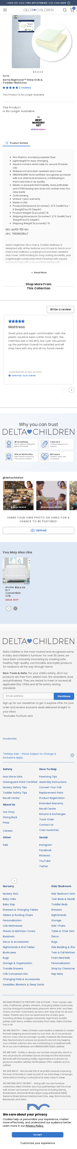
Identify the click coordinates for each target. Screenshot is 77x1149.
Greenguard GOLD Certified (20, 782)
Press (6, 822)
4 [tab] (40, 72)
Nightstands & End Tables (19, 947)
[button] (11, 87)
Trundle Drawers (13, 968)
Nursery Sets (10, 893)
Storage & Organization (17, 963)
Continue (63, 696)
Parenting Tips (48, 776)
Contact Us (46, 825)
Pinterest (44, 855)
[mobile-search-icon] (64, 10)
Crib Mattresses (12, 926)
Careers (8, 831)
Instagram (45, 845)
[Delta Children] (38, 641)
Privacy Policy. (35, 1126)
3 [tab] (37, 72)
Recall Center (11, 798)
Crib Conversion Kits (15, 974)
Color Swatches (49, 830)
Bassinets (9, 936)
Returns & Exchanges (52, 814)
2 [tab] (35, 72)
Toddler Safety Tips (15, 792)
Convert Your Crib (50, 787)
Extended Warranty (51, 803)
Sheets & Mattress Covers (19, 931)
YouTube (44, 861)
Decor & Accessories (16, 942)
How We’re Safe (12, 776)
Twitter (43, 866)
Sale (5, 845)
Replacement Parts (51, 792)
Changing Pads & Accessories (21, 979)
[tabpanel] (38, 41)
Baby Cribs (9, 899)
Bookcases (9, 952)
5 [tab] (42, 72)
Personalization (12, 920)
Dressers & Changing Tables (20, 910)
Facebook (45, 850)
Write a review (60, 309)
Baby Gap (9, 904)
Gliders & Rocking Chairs (18, 915)
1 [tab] (33, 72)
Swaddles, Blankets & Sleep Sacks (23, 984)
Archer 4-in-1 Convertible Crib (13, 593)
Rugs (6, 958)
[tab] (16, 143)
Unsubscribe (9, 738)
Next (72, 390)
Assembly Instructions (53, 782)
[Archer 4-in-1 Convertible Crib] (16, 570)
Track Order (46, 819)
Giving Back (10, 817)
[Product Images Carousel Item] (38, 41)
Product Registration (52, 798)
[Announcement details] (72, 755)
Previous (64, 390)
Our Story (9, 812)
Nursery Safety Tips (15, 787)
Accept (37, 1134)
